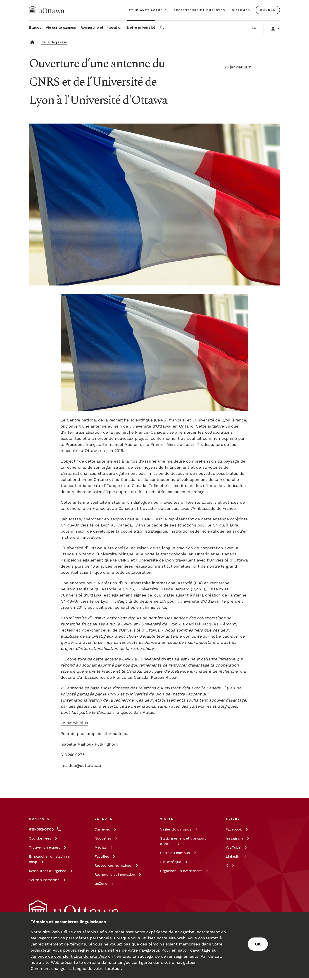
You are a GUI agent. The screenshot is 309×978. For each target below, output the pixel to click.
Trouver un (44, 847)
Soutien (44, 880)
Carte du (175, 853)
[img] (46, 10)
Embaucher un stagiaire (49, 859)
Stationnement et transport (183, 841)
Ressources (47, 871)
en (254, 28)
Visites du (175, 829)
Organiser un (181, 871)
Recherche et (115, 874)
